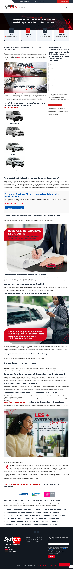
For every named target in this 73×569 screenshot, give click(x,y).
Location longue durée (31, 539)
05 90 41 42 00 (22, 7)
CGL (38, 565)
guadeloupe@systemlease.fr (24, 1)
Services (53, 5)
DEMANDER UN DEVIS (64, 564)
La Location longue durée (44, 5)
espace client (43, 469)
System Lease (39, 537)
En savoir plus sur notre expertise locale (14, 208)
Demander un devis (64, 1)
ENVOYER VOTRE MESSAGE (55, 105)
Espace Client (65, 5)
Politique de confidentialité (52, 565)
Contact (67, 7)
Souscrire (51, 556)
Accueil (35, 5)
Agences (59, 5)
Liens (38, 541)
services (18, 57)
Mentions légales (43, 565)
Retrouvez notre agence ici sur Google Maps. (14, 203)
